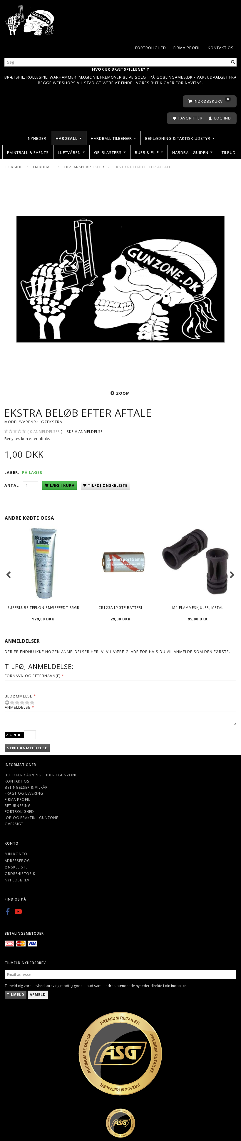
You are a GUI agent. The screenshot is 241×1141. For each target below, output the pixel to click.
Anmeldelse (18, 707)
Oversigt (14, 823)
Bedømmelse (18, 696)
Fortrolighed (150, 47)
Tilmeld (15, 994)
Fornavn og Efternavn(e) (33, 675)
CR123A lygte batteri (120, 607)
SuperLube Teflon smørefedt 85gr (43, 607)
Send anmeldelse (27, 747)
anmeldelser (45, 431)
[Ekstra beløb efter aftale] (120, 279)
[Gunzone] (30, 19)
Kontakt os (221, 47)
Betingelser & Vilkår (26, 787)
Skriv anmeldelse (85, 431)
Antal (12, 485)
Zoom (123, 393)
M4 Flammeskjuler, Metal (197, 607)
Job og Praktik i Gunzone (31, 817)
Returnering (18, 805)
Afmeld (38, 994)
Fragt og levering (24, 793)
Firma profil (186, 47)
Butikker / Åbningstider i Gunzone (41, 775)
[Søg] (233, 62)
